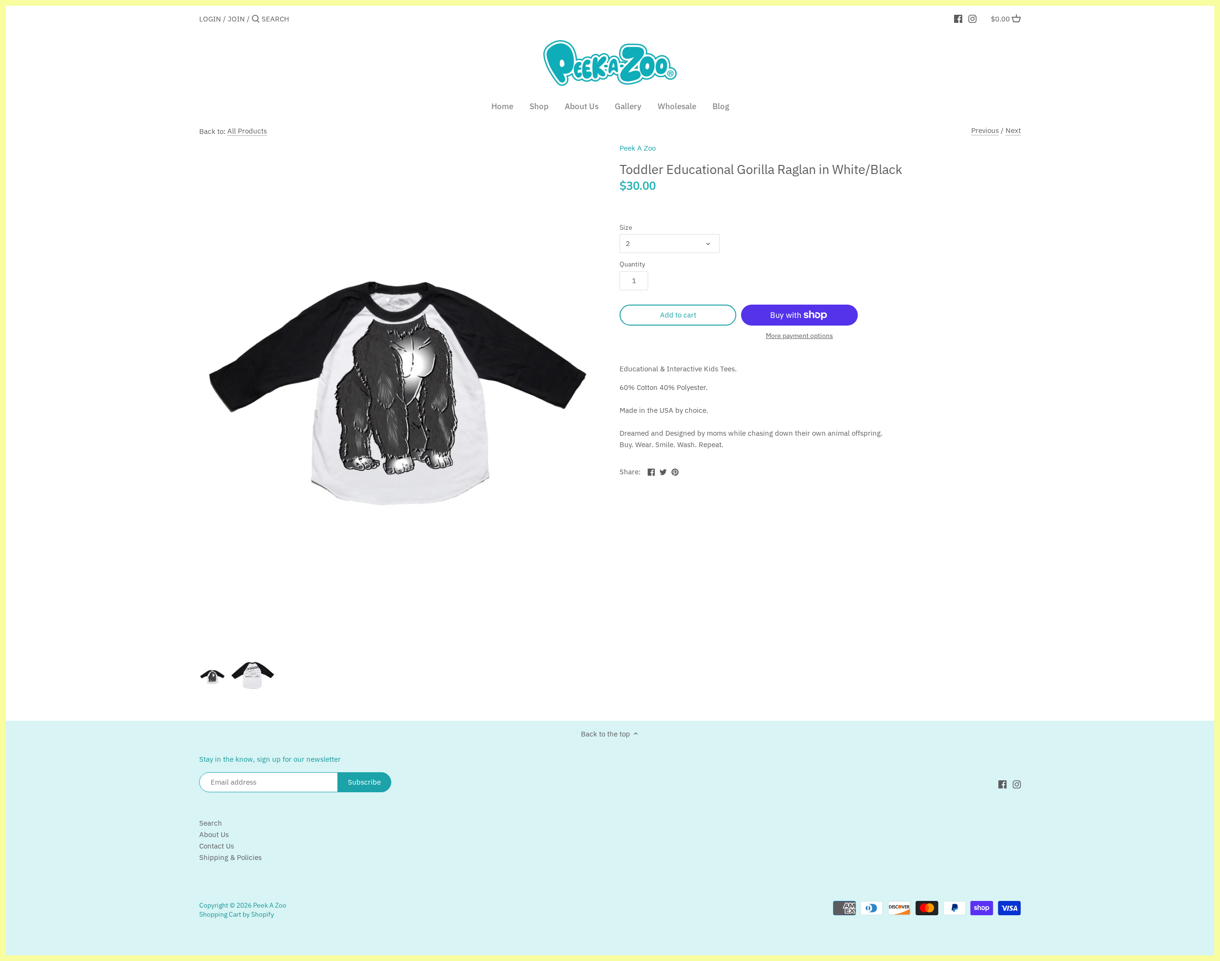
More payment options (799, 335)
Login (210, 18)
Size (626, 227)
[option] (212, 677)
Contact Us (216, 845)
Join (236, 18)
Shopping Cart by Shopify (236, 914)
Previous (985, 130)
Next (1013, 130)
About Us (214, 834)
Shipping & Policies (230, 857)
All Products (247, 130)
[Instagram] (972, 19)
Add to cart (678, 314)
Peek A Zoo (638, 148)
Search (210, 823)
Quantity (632, 264)
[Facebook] (958, 19)
